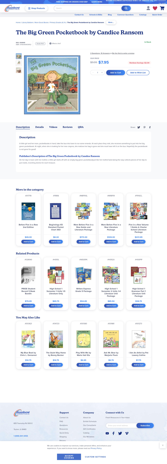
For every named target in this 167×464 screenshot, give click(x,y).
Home (18, 22)
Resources (64, 429)
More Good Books (42, 22)
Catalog (86, 433)
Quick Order (157, 14)
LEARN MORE (96, 2)
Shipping (63, 436)
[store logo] (12, 8)
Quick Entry (64, 433)
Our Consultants (89, 425)
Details (39, 127)
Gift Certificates (89, 429)
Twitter (138, 127)
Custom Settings (95, 456)
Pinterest (144, 127)
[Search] (126, 8)
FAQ (61, 421)
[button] (148, 8)
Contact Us (79, 14)
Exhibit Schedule (90, 421)
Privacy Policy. (96, 448)
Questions (64, 425)
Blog (110, 14)
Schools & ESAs (95, 14)
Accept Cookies (69, 456)
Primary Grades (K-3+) (58, 22)
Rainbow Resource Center (22, 413)
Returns (63, 440)
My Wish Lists (155, 8)
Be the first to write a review (123, 53)
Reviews (67, 127)
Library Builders (27, 22)
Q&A (81, 127)
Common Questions (125, 14)
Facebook (150, 127)
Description (23, 127)
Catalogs (143, 14)
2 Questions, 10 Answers (100, 53)
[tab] (111, 22)
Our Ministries (88, 436)
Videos (53, 127)
